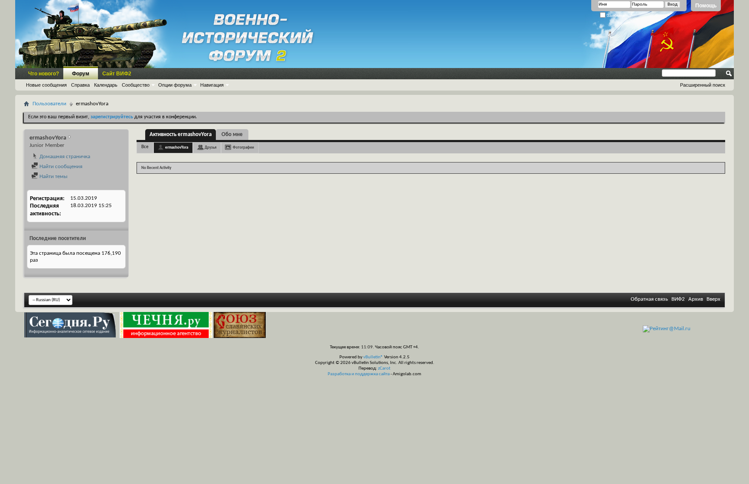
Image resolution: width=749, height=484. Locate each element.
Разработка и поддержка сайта (359, 374)
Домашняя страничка (64, 156)
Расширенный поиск (702, 85)
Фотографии (243, 147)
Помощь (705, 6)
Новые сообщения (46, 85)
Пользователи (49, 104)
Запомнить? (619, 15)
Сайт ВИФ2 (116, 74)
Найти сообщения (60, 166)
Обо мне (232, 134)
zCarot (384, 368)
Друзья (210, 147)
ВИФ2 (678, 299)
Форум (80, 74)
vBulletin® (373, 357)
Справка (80, 85)
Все (145, 147)
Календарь (105, 85)
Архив (695, 299)
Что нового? (43, 74)
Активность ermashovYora (181, 134)
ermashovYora (176, 147)
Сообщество (136, 85)
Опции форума (175, 85)
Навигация (212, 85)
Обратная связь (649, 299)
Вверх (713, 299)
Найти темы (53, 176)
